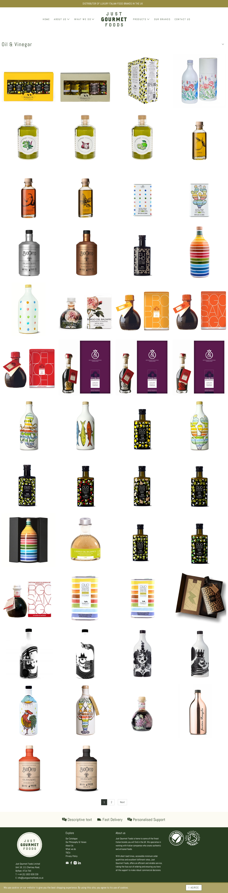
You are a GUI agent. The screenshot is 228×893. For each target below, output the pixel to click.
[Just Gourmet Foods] (114, 19)
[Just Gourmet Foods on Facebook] (71, 863)
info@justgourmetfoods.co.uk (30, 877)
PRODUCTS (139, 19)
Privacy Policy (72, 856)
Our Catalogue (71, 838)
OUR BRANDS (162, 19)
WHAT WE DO (82, 19)
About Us (69, 845)
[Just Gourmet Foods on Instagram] (75, 863)
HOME (46, 19)
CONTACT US (182, 19)
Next (122, 802)
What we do (71, 849)
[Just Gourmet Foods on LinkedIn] (79, 863)
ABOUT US (60, 19)
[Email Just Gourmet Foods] (67, 863)
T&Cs (68, 852)
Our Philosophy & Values (76, 842)
